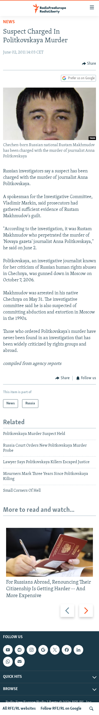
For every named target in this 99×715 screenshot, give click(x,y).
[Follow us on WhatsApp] (8, 661)
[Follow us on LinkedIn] (78, 650)
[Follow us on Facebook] (66, 650)
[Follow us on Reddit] (19, 650)
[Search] (91, 708)
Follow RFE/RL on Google (61, 709)
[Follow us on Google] (43, 650)
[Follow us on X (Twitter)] (55, 650)
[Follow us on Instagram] (31, 650)
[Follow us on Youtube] (8, 650)
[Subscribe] (19, 661)
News (9, 22)
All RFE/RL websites (19, 709)
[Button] (89, 63)
